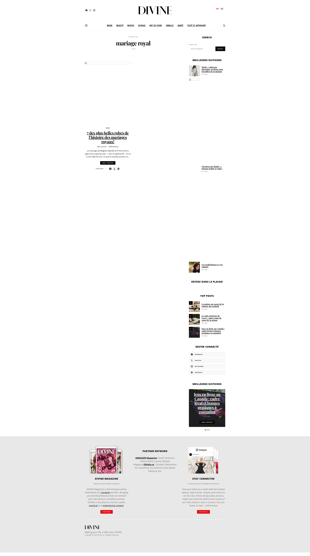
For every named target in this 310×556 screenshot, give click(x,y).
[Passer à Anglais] (217, 8)
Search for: (193, 44)
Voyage (142, 25)
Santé (180, 25)
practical (93, 505)
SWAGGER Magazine (146, 457)
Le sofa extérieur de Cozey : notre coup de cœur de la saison (211, 318)
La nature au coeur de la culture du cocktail (213, 305)
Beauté (119, 25)
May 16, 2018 (101, 146)
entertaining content (113, 505)
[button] (205, 430)
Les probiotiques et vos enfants (212, 265)
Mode (110, 25)
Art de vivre (155, 25)
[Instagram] (94, 10)
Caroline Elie (113, 146)
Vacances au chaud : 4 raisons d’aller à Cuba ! (212, 167)
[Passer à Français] (222, 8)
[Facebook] (86, 10)
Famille (170, 25)
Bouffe (130, 25)
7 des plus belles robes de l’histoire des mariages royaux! (108, 137)
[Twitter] (90, 10)
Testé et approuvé (196, 25)
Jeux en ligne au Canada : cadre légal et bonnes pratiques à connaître (213, 330)
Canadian (105, 492)
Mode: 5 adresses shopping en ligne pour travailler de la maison (212, 69)
